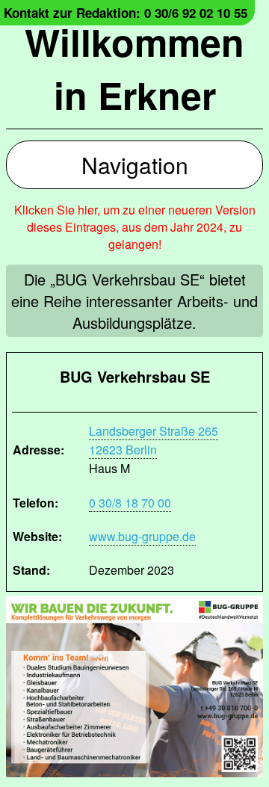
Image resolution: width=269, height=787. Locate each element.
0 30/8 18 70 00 (130, 502)
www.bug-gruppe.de (142, 536)
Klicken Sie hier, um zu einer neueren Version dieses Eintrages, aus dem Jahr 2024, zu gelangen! (135, 227)
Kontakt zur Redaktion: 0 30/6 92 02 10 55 (125, 13)
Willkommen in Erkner (134, 68)
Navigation (134, 165)
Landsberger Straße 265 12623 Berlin (153, 440)
